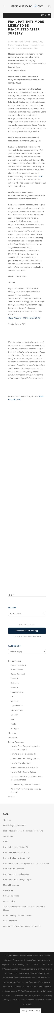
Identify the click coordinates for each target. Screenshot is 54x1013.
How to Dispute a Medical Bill (23, 754)
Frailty (11, 45)
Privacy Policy (9, 901)
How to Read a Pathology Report (25, 758)
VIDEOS (11, 796)
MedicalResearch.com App (27, 631)
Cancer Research (18, 674)
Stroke (13, 724)
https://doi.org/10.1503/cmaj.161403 (24, 318)
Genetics (14, 687)
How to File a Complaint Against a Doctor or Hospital (26, 863)
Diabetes (15, 683)
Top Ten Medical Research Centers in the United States (24, 908)
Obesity (14, 714)
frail (40, 176)
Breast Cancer (17, 669)
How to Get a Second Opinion (23, 772)
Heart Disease (17, 692)
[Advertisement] (27, 497)
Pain (12, 719)
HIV (12, 696)
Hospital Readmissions (25, 45)
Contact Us (13, 737)
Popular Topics (14, 661)
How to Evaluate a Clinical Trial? (24, 767)
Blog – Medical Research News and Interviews (23, 830)
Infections (15, 701)
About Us (12, 733)
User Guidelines (10, 920)
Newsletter (8, 890)
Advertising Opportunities (14, 825)
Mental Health (17, 710)
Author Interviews (34, 41)
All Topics (15, 728)
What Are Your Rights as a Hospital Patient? (22, 926)
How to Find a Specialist (21, 763)
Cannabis (14, 678)
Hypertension (17, 705)
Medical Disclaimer (11, 885)
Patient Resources (16, 742)
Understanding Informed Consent (25, 784)
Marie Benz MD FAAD (29, 48)
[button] (43, 15)
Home (6, 841)
